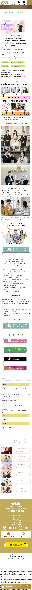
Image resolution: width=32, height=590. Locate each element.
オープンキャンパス (20, 377)
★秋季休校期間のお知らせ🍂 (9, 399)
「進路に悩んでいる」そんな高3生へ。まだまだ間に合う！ (15, 388)
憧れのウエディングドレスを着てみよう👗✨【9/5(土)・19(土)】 (15, 405)
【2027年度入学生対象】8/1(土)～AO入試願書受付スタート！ (15, 410)
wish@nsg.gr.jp (17, 524)
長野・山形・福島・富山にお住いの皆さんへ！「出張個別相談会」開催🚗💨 (16, 394)
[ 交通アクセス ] (16, 519)
